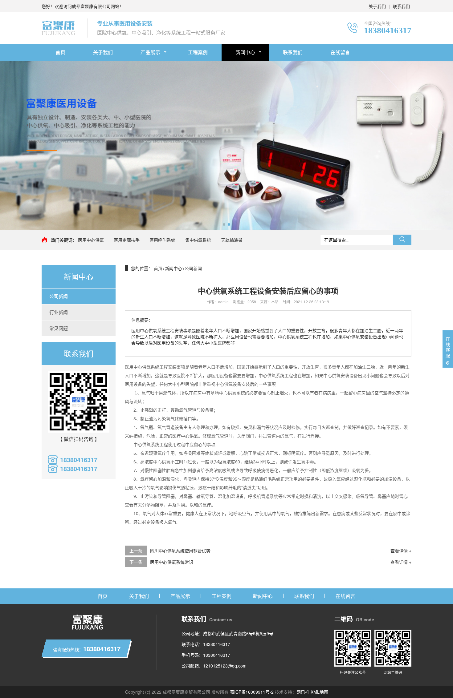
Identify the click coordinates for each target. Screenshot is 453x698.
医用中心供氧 (91, 240)
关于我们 (377, 6)
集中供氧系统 (198, 240)
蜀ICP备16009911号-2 (252, 692)
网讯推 (302, 692)
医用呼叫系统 (162, 240)
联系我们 (401, 6)
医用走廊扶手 (127, 240)
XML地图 (319, 692)
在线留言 (340, 52)
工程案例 (198, 52)
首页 (60, 52)
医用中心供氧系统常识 (171, 562)
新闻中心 (245, 52)
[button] (224, 224)
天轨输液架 (232, 240)
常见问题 (58, 328)
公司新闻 (58, 296)
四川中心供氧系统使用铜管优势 (180, 550)
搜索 (402, 240)
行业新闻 (58, 312)
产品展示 (150, 52)
